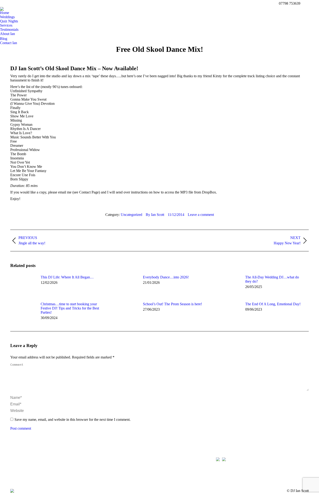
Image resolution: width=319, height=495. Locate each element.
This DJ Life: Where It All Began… (67, 277)
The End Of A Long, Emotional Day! (273, 304)
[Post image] (23, 285)
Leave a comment (201, 215)
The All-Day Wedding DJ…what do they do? (272, 279)
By (155, 215)
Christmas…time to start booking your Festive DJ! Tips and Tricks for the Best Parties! (70, 308)
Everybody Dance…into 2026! (166, 277)
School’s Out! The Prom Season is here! (172, 304)
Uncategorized (131, 215)
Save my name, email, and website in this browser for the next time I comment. (72, 419)
